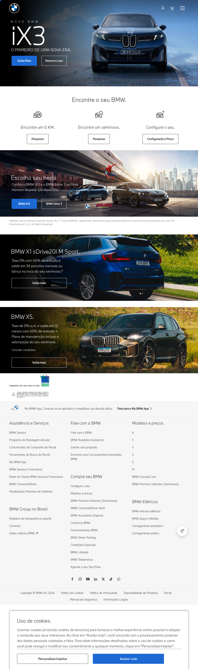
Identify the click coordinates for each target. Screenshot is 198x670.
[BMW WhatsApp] (118, 579)
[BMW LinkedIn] (95, 579)
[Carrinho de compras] (172, 8)
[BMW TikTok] (111, 579)
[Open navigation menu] (183, 8)
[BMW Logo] (14, 8)
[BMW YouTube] (87, 579)
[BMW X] (103, 579)
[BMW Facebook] (72, 579)
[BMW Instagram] (80, 579)
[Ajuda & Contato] (182, 531)
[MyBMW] (163, 8)
